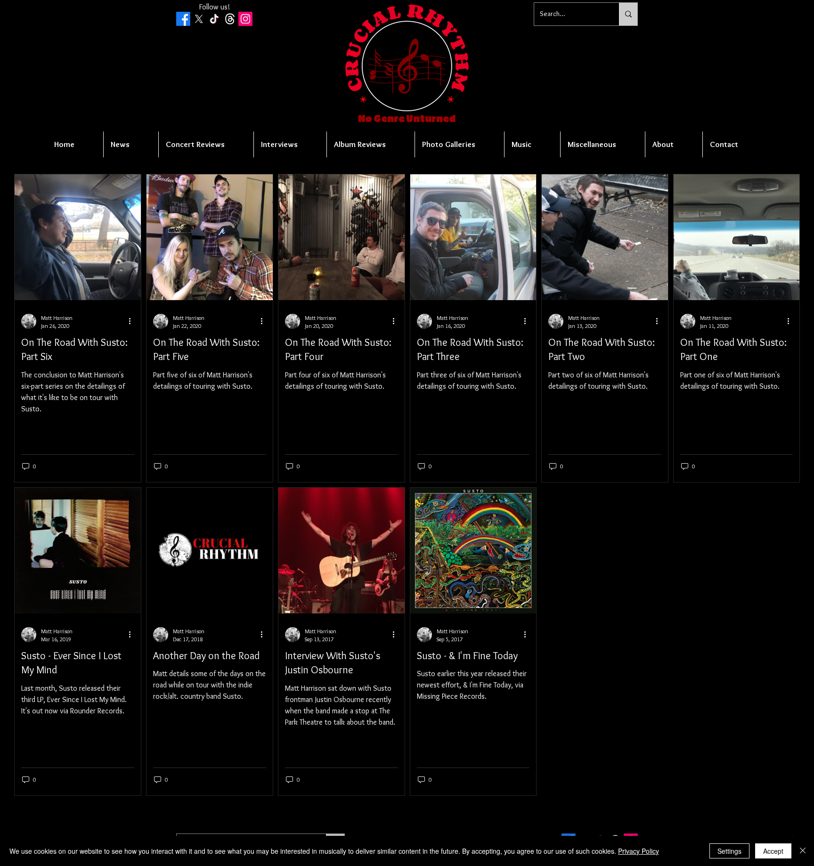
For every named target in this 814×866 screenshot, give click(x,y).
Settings (729, 851)
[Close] (802, 850)
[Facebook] (183, 19)
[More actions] (132, 321)
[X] (199, 19)
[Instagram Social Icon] (245, 19)
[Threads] (230, 19)
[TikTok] (214, 19)
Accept (773, 851)
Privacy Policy (638, 851)
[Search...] (628, 14)
